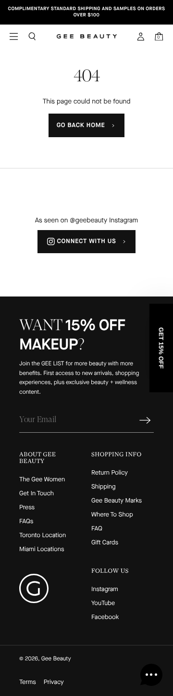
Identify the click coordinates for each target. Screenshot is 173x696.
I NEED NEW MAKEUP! (128, 387)
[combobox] (100, 372)
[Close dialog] (163, 317)
